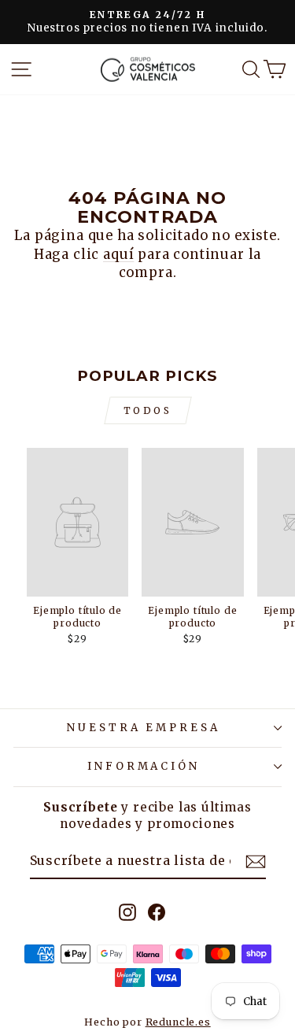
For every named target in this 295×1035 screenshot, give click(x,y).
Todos (148, 410)
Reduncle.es (178, 1022)
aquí (118, 254)
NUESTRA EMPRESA (144, 727)
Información (144, 766)
